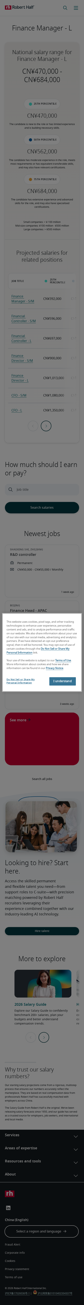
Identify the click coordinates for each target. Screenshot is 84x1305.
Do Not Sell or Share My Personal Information (21, 681)
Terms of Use (63, 660)
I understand (62, 681)
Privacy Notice (54, 668)
